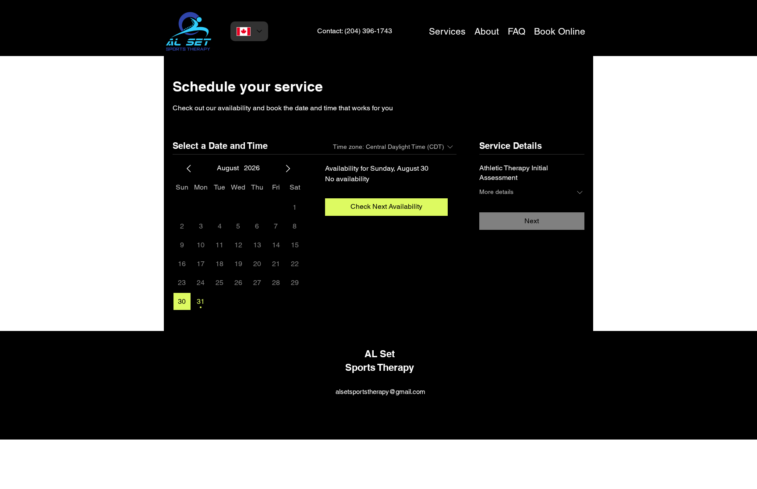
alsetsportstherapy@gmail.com (380, 391)
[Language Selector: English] (249, 31)
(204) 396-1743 (368, 31)
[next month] (288, 168)
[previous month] (189, 168)
